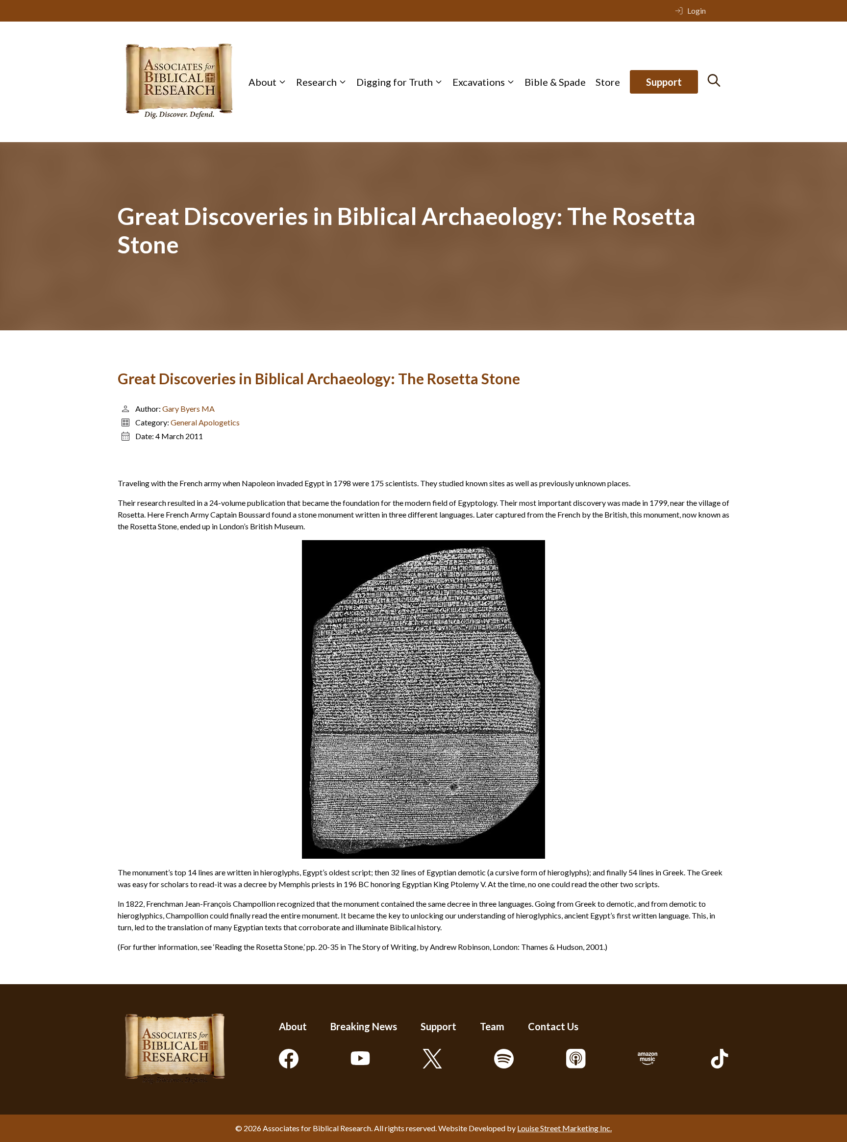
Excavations (478, 82)
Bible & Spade (555, 82)
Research (316, 82)
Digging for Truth (394, 82)
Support (664, 82)
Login (696, 10)
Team (492, 1026)
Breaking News (363, 1026)
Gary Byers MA (188, 408)
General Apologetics (205, 422)
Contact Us (553, 1026)
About (262, 82)
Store (608, 82)
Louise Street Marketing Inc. (564, 1128)
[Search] (714, 80)
